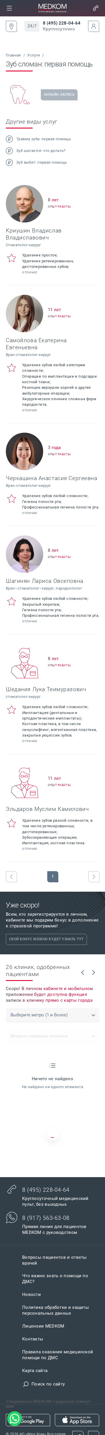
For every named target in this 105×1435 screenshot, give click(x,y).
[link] (9, 8)
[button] (9, 8)
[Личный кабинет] (93, 26)
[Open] (93, 1015)
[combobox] (52, 1015)
